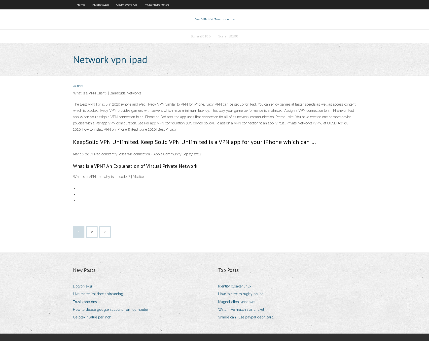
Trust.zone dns (85, 302)
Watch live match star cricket (241, 310)
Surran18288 (201, 36)
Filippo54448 (100, 4)
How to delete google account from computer (110, 310)
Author (78, 86)
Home (81, 4)
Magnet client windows (236, 302)
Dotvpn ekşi (82, 286)
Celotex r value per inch (92, 317)
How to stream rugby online (240, 294)
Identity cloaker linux (234, 286)
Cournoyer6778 (126, 4)
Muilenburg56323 (156, 4)
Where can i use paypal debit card (246, 317)
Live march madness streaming (98, 294)
